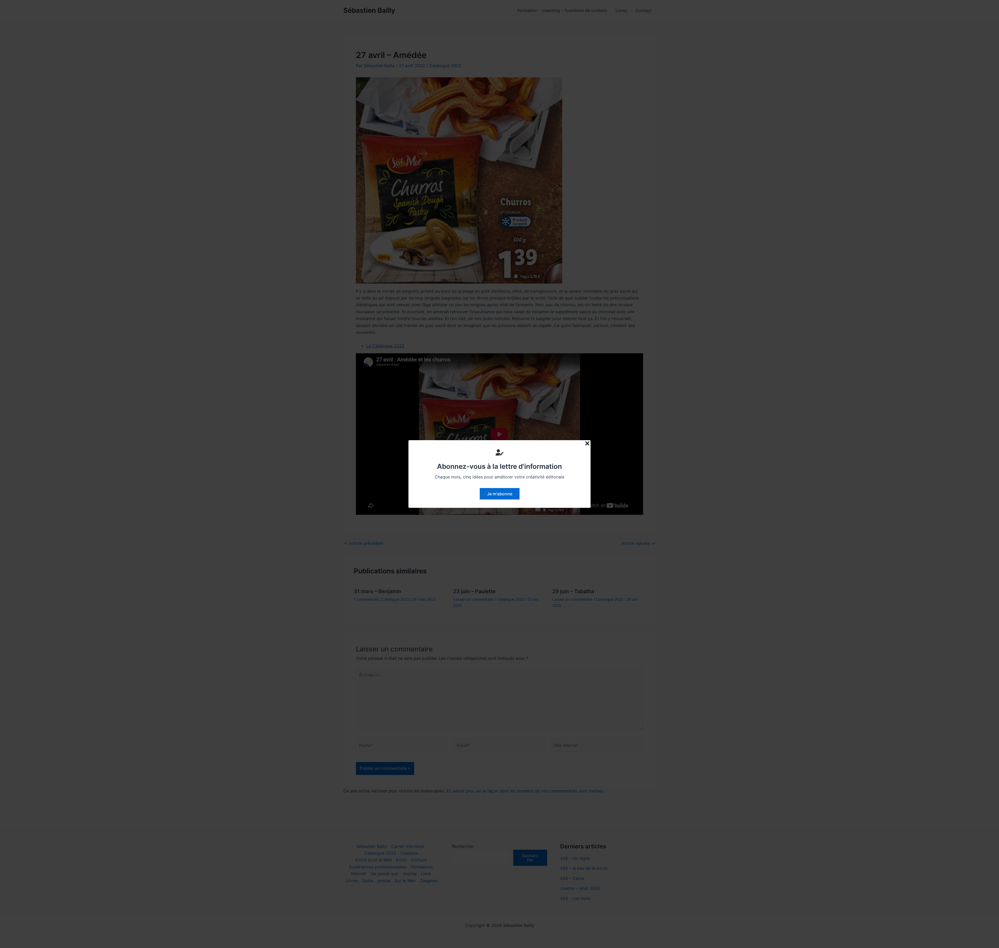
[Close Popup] (587, 443)
